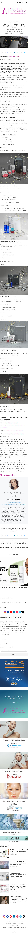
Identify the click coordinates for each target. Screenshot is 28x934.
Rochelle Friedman (10, 33)
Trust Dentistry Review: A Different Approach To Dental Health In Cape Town (18, 863)
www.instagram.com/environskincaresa (15, 433)
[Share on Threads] (21, 52)
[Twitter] (22, 2)
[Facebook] (7, 916)
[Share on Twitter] (11, 52)
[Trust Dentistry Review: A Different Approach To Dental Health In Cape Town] (4, 865)
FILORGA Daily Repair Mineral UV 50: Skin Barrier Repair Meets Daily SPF (19, 851)
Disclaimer (12, 925)
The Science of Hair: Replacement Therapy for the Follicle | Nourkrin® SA (18, 874)
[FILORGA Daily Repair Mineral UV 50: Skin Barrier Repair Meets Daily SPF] (14, 571)
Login (17, 925)
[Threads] (24, 2)
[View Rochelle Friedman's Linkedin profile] (23, 493)
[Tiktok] (20, 2)
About (6, 922)
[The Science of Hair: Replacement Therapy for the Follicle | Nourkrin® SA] (4, 876)
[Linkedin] (19, 2)
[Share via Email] (24, 52)
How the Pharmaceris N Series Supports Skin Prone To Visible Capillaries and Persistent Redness (18, 887)
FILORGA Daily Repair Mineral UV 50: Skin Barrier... (14, 587)
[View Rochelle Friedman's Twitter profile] (11, 493)
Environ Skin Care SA (14, 56)
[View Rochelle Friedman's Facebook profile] (7, 493)
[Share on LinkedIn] (14, 52)
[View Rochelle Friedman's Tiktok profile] (14, 493)
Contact (14, 923)
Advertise (11, 922)
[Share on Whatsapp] (18, 52)
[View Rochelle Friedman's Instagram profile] (4, 493)
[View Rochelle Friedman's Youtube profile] (17, 493)
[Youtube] (17, 2)
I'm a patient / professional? (6, 647)
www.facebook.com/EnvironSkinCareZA (14, 430)
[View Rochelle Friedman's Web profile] (12, 496)
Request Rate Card (18, 922)
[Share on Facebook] (7, 52)
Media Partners (8, 923)
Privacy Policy (20, 923)
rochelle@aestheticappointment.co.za (10, 504)
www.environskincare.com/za (11, 422)
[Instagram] (14, 2)
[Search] (26, 2)
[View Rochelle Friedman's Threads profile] (20, 493)
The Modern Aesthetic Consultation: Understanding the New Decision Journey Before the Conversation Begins (19, 899)
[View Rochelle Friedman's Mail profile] (15, 496)
